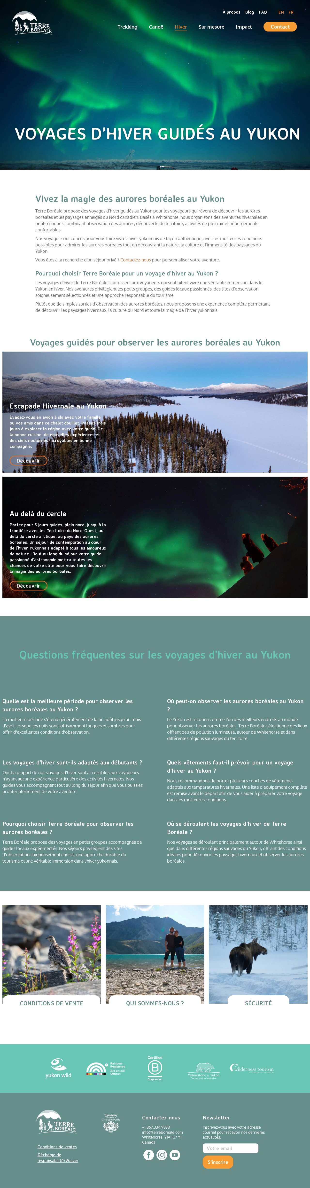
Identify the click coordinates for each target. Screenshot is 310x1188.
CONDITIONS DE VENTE (51, 1003)
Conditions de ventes (57, 1146)
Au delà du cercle (155, 537)
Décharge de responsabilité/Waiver (58, 1157)
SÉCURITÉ (258, 1003)
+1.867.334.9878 (156, 1127)
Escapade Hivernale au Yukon (155, 412)
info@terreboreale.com (162, 1132)
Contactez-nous (135, 259)
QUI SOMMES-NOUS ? (155, 1003)
